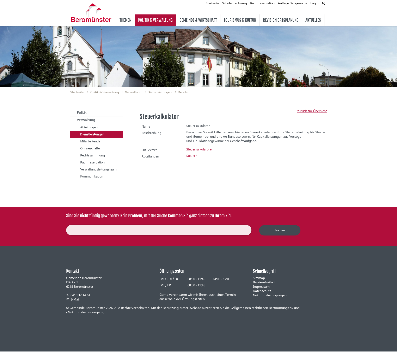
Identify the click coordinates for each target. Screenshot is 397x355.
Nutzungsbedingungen (270, 295)
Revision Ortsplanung (281, 20)
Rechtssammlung (92, 155)
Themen (125, 20)
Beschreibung (151, 133)
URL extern (149, 150)
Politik (82, 112)
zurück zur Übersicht (312, 111)
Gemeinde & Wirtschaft (198, 20)
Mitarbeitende (90, 141)
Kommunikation (91, 176)
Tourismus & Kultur (240, 20)
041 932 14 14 (80, 295)
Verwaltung (86, 120)
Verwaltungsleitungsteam (98, 169)
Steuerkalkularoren (199, 149)
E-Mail (75, 299)
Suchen (280, 230)
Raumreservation (92, 162)
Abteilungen (89, 127)
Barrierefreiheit (264, 282)
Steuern (191, 156)
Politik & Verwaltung (155, 20)
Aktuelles (313, 20)
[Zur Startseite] (91, 12)
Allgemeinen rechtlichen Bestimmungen (261, 308)
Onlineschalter (90, 148)
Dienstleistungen (92, 134)
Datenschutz (262, 291)
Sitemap (259, 278)
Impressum (261, 286)
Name (146, 126)
